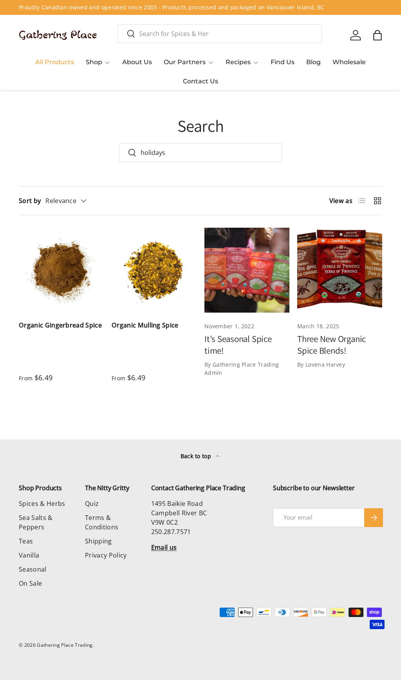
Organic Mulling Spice (145, 325)
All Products (54, 62)
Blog (313, 62)
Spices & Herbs (42, 503)
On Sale (30, 583)
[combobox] (220, 34)
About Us (137, 62)
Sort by (30, 200)
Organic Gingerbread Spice (60, 325)
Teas (26, 541)
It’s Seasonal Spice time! (238, 344)
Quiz (92, 503)
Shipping (98, 541)
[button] (377, 35)
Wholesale (349, 62)
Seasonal (33, 569)
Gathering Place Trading (64, 645)
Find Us (282, 62)
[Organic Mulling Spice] (154, 270)
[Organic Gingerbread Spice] (61, 270)
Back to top (197, 456)
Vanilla (29, 555)
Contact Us (200, 81)
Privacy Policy (105, 555)
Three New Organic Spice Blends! (331, 344)
